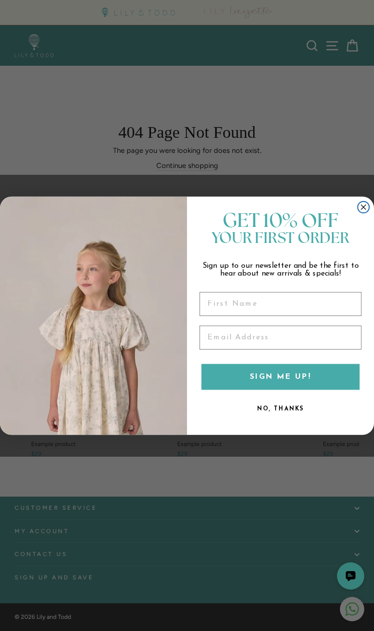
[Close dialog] (364, 207)
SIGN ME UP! (280, 377)
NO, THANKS (280, 409)
